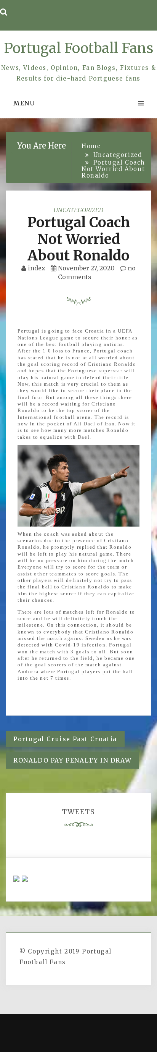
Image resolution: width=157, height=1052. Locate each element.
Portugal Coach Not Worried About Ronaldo (78, 239)
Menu (24, 103)
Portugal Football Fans (78, 48)
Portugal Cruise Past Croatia (65, 739)
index (36, 268)
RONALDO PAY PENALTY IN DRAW (72, 760)
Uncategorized (78, 210)
